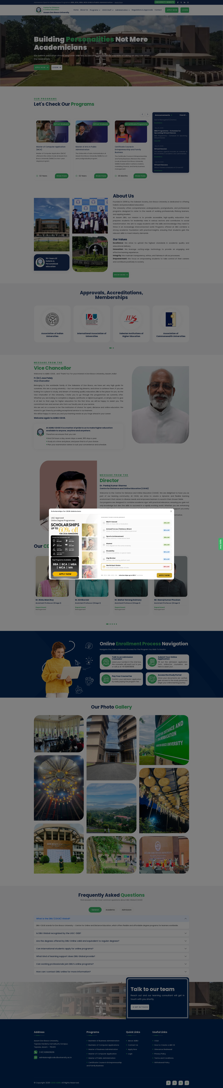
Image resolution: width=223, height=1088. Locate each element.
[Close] (171, 511)
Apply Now (221, 544)
